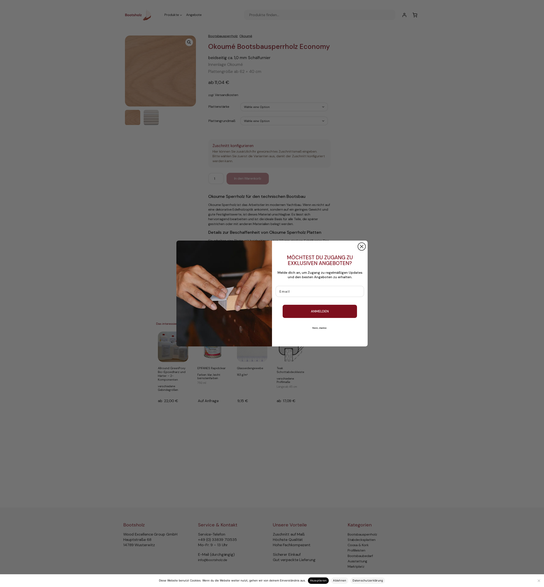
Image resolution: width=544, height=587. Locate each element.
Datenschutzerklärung (368, 580)
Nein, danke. (319, 328)
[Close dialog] (362, 246)
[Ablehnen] (539, 580)
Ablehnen (339, 580)
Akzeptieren (318, 580)
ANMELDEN (320, 311)
